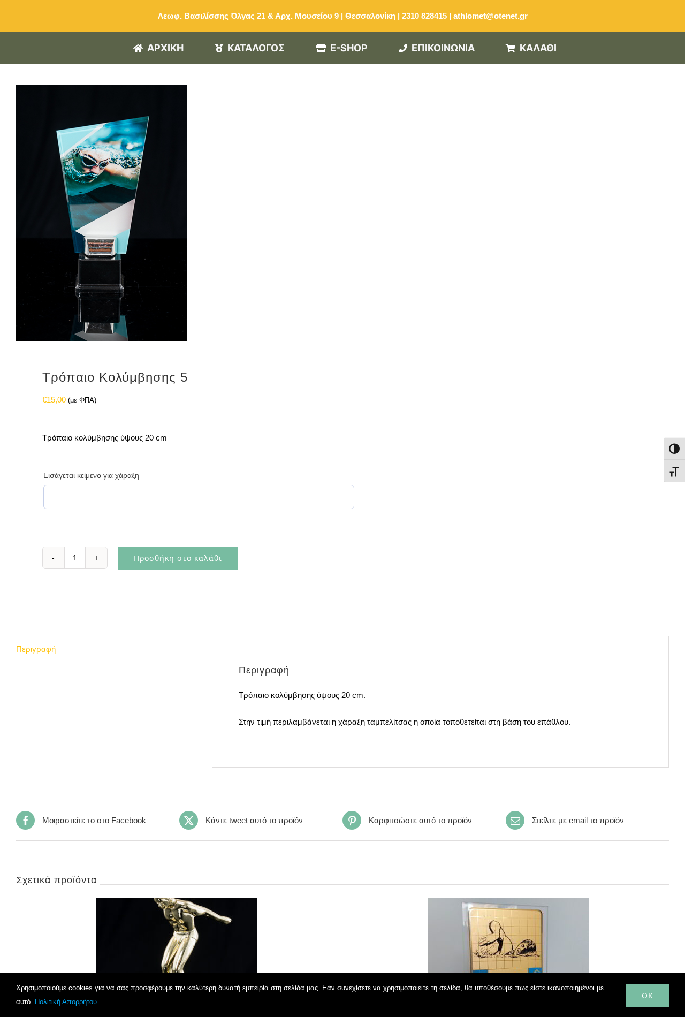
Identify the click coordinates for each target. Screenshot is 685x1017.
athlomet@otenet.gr (490, 15)
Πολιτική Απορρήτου (66, 1002)
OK (647, 995)
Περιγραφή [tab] (36, 649)
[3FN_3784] (173, 213)
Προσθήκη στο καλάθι (178, 558)
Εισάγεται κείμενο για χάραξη (91, 475)
